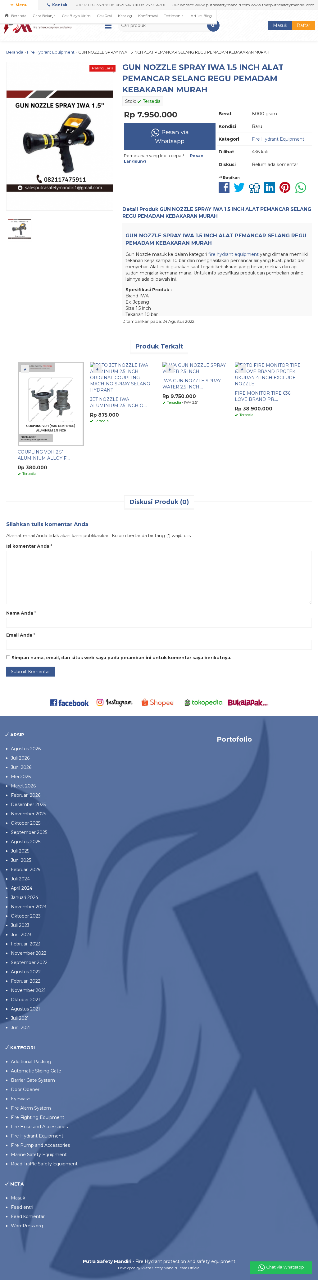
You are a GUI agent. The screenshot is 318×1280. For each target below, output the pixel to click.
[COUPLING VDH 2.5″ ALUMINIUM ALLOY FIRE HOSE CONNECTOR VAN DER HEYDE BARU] (51, 403)
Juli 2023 (20, 925)
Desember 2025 (28, 804)
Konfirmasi (148, 15)
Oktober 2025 (25, 823)
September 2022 (29, 962)
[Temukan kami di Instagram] (114, 702)
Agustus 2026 (26, 749)
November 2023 (28, 907)
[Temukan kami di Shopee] (159, 702)
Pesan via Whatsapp (172, 137)
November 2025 (28, 814)
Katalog (125, 15)
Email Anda (19, 635)
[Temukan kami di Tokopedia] (203, 702)
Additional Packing (31, 1061)
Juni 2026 (21, 767)
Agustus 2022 (26, 972)
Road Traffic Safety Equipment (44, 1164)
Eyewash (20, 1099)
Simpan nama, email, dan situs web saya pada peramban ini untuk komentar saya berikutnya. (121, 657)
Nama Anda (19, 613)
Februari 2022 (25, 981)
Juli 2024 (20, 879)
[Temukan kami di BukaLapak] (248, 702)
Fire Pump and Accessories (40, 1145)
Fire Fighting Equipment (37, 1117)
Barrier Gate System (33, 1080)
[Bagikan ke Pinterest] (286, 190)
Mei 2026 (21, 776)
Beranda (18, 15)
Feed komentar (28, 1216)
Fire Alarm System (31, 1108)
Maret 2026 (23, 786)
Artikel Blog (201, 15)
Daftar (303, 25)
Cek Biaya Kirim (76, 15)
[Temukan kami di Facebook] (70, 702)
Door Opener (25, 1089)
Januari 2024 (24, 897)
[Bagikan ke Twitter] (241, 190)
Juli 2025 (20, 851)
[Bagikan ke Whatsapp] (302, 190)
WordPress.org (27, 1226)
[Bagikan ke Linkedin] (271, 190)
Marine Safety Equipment (39, 1154)
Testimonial (174, 15)
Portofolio (234, 739)
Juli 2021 (20, 1018)
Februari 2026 (25, 795)
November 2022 (28, 953)
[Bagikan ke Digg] (256, 190)
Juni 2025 (21, 860)
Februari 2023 (25, 944)
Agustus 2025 (25, 841)
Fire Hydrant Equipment (51, 52)
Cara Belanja (44, 15)
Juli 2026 (20, 758)
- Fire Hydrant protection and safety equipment (159, 1261)
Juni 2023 (21, 934)
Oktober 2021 (25, 999)
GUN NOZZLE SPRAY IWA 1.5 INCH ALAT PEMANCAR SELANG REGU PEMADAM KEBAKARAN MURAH (203, 78)
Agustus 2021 (25, 1009)
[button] (213, 25)
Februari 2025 (25, 869)
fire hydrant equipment (233, 254)
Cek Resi (104, 15)
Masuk (280, 25)
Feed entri (22, 1207)
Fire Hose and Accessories (39, 1126)
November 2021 (28, 990)
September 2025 (29, 832)
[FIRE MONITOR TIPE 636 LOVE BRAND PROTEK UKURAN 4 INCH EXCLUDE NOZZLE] (268, 374)
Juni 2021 (21, 1027)
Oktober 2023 (26, 916)
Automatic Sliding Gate (36, 1071)
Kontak (59, 4)
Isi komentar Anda (27, 546)
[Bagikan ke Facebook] (226, 190)
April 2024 (21, 888)
